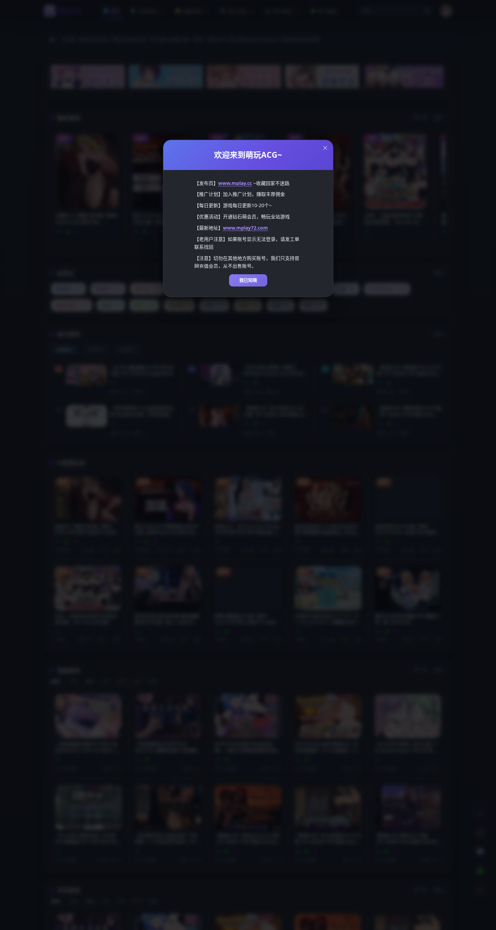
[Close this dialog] (325, 148)
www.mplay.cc (235, 183)
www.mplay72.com (245, 227)
